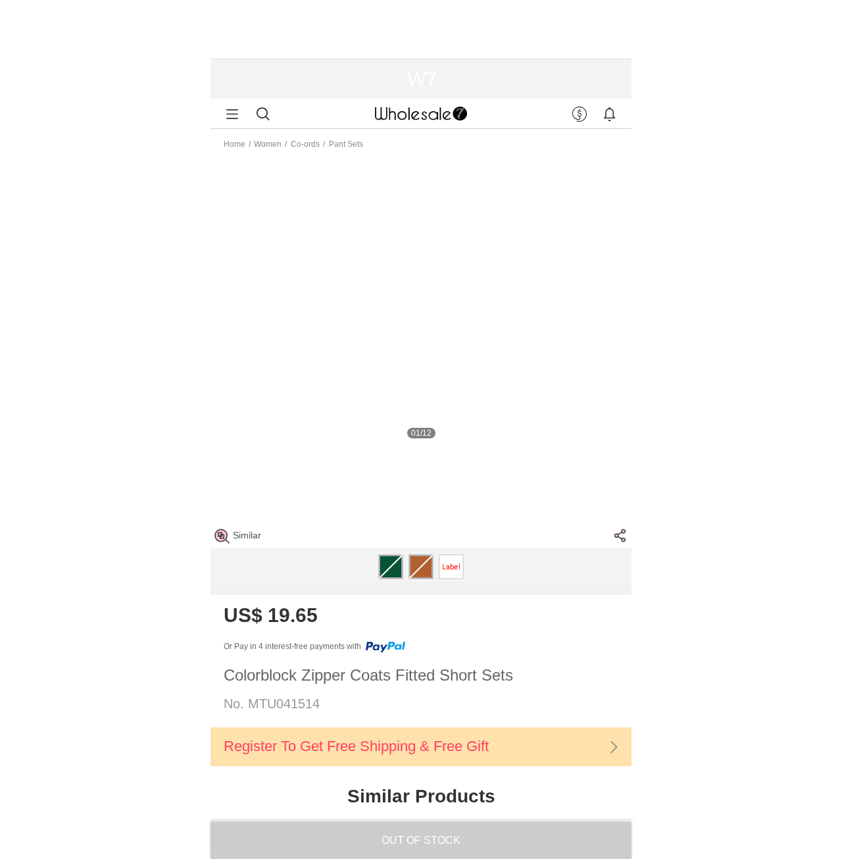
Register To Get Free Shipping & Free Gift (356, 746)
